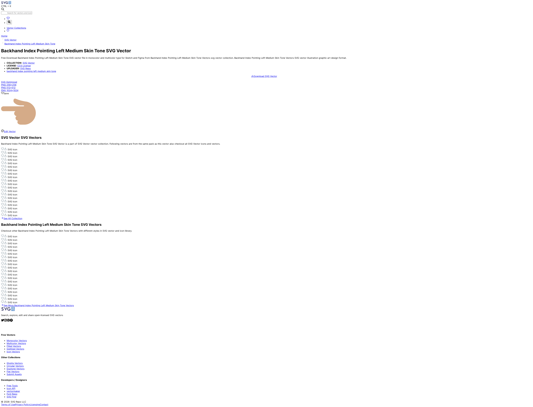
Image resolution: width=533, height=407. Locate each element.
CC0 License (24, 65)
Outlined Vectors (15, 348)
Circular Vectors (15, 366)
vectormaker (13, 391)
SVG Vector (29, 62)
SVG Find (11, 396)
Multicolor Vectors (16, 343)
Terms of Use (8, 404)
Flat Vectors (13, 371)
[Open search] (9, 22)
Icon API (11, 388)
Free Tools (12, 385)
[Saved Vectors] (8, 18)
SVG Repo (25, 68)
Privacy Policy (22, 404)
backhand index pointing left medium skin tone (31, 71)
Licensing (35, 404)
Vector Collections (16, 28)
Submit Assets (14, 374)
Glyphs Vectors (15, 363)
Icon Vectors (13, 351)
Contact (44, 404)
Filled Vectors (14, 346)
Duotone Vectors (15, 368)
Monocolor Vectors (17, 340)
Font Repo (12, 394)
